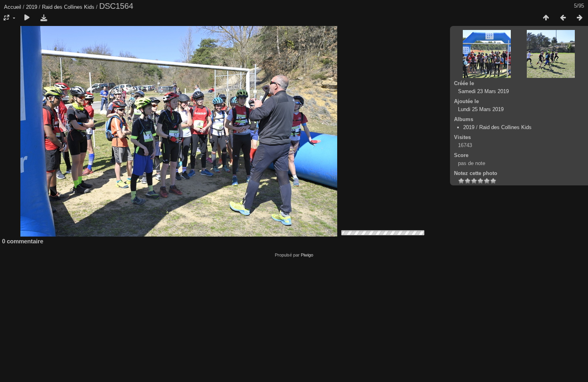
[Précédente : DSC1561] (562, 18)
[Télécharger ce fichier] (43, 18)
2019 (31, 7)
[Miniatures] (546, 18)
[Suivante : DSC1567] (579, 18)
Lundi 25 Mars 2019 (481, 109)
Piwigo (307, 255)
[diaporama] (26, 18)
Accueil (12, 7)
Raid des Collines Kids (68, 7)
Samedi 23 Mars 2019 (483, 91)
